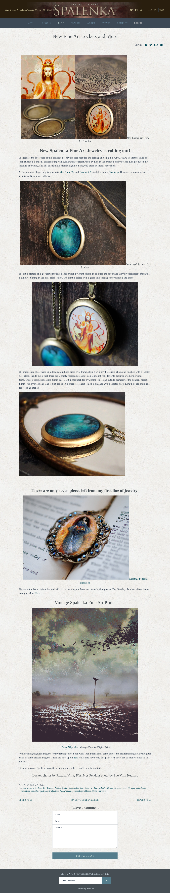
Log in (138, 23)
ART (32, 23)
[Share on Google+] (156, 45)
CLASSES (76, 23)
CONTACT (122, 23)
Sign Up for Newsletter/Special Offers (23, 10)
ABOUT (91, 23)
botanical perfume (76, 788)
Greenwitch (85, 172)
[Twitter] (131, 10)
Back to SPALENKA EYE (85, 800)
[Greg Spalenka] (85, 4)
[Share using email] (161, 45)
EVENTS (106, 23)
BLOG (61, 23)
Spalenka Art (141, 788)
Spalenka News (58, 791)
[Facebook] (136, 10)
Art (24, 788)
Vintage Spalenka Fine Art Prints (78, 791)
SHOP (46, 23)
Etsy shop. (114, 172)
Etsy (75, 757)
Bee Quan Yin (40, 788)
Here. (38, 593)
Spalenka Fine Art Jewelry (41, 791)
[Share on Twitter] (150, 45)
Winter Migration (99, 791)
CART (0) (153, 10)
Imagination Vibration (126, 788)
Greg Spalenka (88, 888)
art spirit (30, 788)
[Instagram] (141, 10)
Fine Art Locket (100, 788)
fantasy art (89, 788)
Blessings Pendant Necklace (57, 788)
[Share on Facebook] (146, 45)
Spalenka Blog (24, 791)
